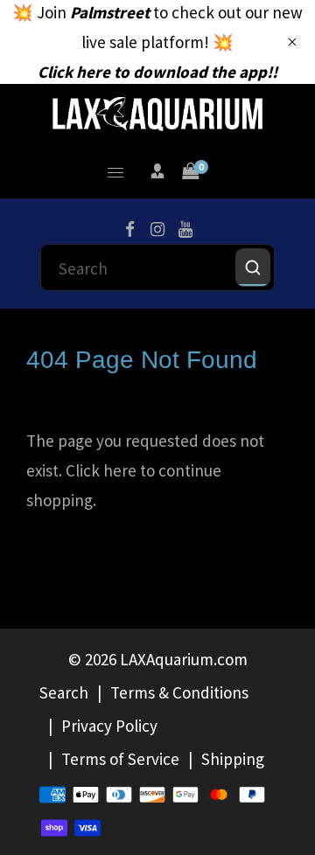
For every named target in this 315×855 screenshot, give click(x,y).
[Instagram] (157, 230)
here (119, 470)
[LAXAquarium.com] (157, 111)
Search (63, 692)
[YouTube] (185, 230)
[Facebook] (129, 230)
